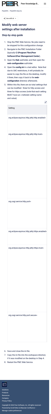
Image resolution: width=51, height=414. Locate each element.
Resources (6, 395)
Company (5, 398)
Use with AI (10, 18)
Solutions (5, 390)
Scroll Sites (14, 408)
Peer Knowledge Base (30, 3)
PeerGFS (5, 11)
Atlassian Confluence (27, 408)
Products (5, 393)
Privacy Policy (7, 401)
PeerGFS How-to (16, 11)
